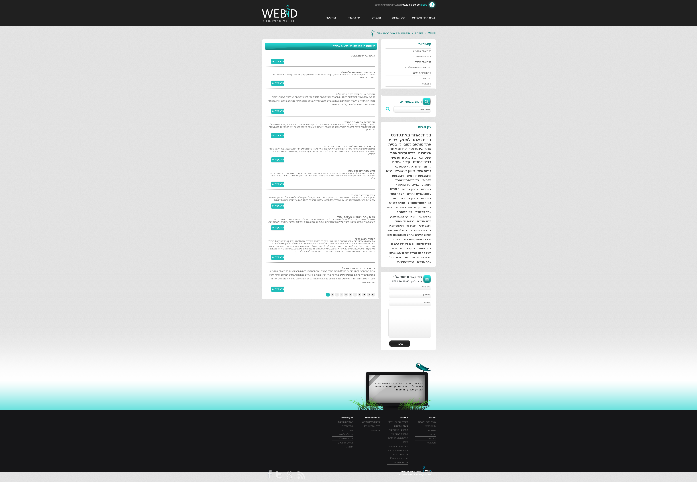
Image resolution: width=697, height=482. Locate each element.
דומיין (413, 216)
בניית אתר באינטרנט (411, 134)
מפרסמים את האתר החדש (360, 122)
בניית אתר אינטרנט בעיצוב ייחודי (356, 216)
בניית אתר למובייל (419, 202)
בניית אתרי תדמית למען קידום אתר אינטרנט (349, 146)
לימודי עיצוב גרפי (365, 238)
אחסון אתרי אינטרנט (405, 198)
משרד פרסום (423, 243)
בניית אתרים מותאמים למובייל (417, 67)
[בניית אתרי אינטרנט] (279, 12)
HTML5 (394, 189)
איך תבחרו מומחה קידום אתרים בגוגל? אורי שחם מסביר (399, 458)
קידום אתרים (401, 162)
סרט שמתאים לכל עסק (361, 170)
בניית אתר (426, 78)
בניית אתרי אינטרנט (278, 21)
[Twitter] (278, 475)
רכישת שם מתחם (404, 221)
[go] (388, 109)
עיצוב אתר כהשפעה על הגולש (358, 72)
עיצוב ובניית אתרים (419, 193)
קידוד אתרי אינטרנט (408, 166)
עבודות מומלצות (345, 422)
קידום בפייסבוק (399, 216)
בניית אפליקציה (405, 262)
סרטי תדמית (424, 221)
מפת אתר (431, 442)
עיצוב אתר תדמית (403, 157)
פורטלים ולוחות (346, 434)
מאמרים (376, 17)
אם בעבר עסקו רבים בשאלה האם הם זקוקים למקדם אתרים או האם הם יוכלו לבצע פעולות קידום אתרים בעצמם (409, 235)
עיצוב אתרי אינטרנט (422, 56)
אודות (433, 434)
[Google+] (290, 475)
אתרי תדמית (424, 262)
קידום (427, 166)
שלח (399, 344)
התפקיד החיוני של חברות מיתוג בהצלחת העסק (398, 438)
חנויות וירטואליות (345, 438)
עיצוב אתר (426, 83)
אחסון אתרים (410, 189)
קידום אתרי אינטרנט (422, 73)
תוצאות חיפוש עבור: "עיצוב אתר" (393, 33)
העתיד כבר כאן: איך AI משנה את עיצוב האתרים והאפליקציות (398, 426)
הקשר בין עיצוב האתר (362, 55)
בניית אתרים (422, 162)
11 (373, 294)
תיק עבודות (398, 17)
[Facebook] (269, 475)
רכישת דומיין (396, 225)
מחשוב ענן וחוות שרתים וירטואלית (355, 94)
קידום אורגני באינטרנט (418, 257)
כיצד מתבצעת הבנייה (362, 195)
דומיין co (411, 225)
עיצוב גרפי (425, 225)
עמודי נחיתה (347, 430)
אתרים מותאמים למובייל (345, 444)
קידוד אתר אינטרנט (408, 207)
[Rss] (301, 475)
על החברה (354, 17)
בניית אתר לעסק (415, 139)
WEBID (432, 33)
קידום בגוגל (395, 257)
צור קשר (331, 17)
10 (368, 294)
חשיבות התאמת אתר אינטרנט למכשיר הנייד (398, 448)
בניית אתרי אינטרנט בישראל (358, 268)
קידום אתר (424, 171)
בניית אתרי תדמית (423, 62)
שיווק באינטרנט (405, 171)
